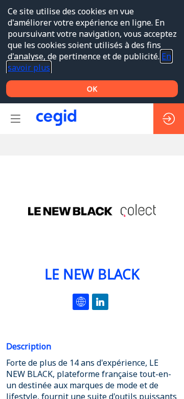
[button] (15, 118)
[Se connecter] (168, 118)
